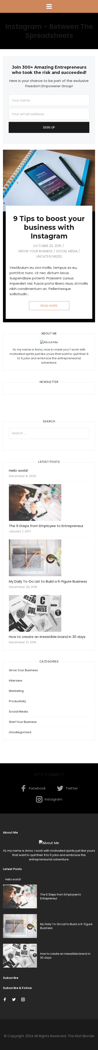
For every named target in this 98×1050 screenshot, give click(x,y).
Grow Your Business (35, 251)
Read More (49, 306)
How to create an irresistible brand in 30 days (47, 636)
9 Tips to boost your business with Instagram (49, 227)
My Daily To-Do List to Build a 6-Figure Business (48, 581)
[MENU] (49, 6)
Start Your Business (23, 722)
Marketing (16, 691)
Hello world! (18, 470)
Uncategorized (49, 256)
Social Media (66, 251)
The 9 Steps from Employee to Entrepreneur (46, 525)
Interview (15, 680)
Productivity (17, 701)
